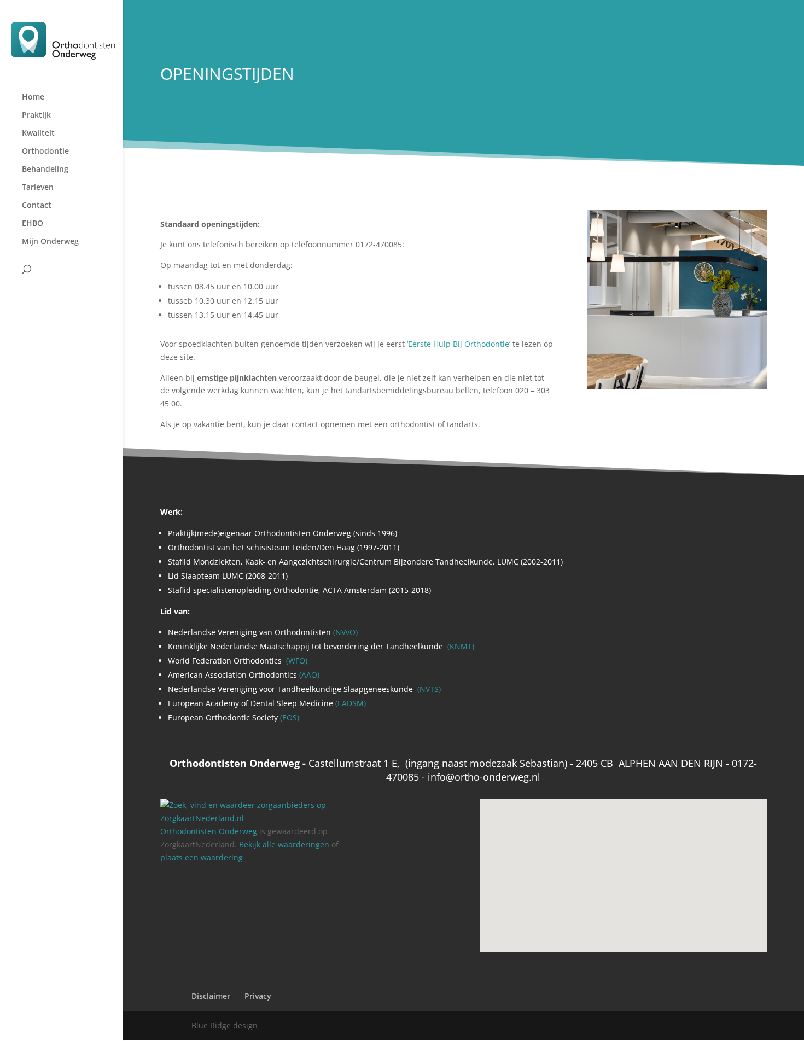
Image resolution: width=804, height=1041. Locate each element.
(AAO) (309, 675)
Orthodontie (45, 151)
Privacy (257, 996)
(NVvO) (345, 632)
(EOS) (288, 717)
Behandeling (45, 169)
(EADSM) (350, 703)
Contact (36, 205)
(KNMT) (459, 646)
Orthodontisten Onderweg (208, 831)
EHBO (32, 223)
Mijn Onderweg (50, 241)
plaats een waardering (201, 857)
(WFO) (295, 660)
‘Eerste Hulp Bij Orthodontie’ (458, 344)
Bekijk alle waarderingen (284, 844)
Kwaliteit (38, 133)
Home (33, 97)
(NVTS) (429, 689)
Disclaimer (210, 996)
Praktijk (36, 115)
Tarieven (38, 187)
